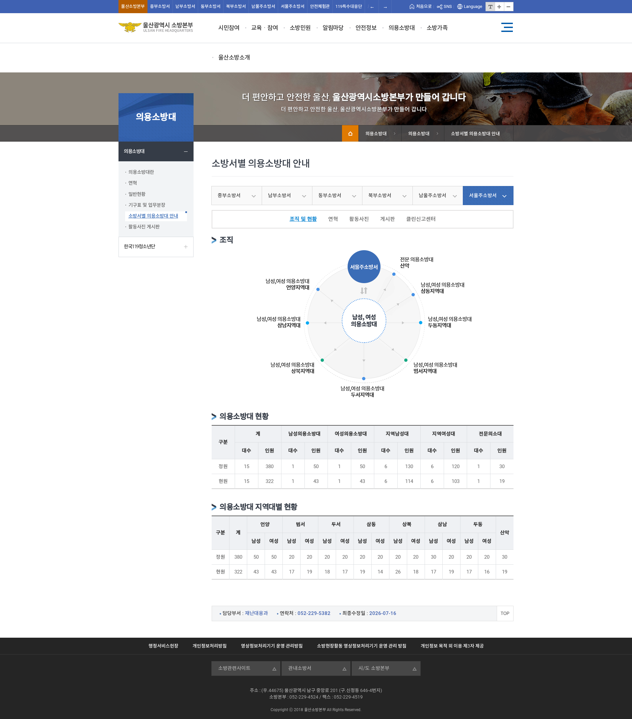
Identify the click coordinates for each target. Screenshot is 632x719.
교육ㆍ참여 (264, 27)
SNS (448, 6)
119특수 (348, 6)
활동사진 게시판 (144, 227)
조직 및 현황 (303, 219)
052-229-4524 (303, 697)
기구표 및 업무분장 (146, 205)
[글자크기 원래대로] (490, 6)
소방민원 (300, 27)
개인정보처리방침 (210, 646)
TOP (505, 613)
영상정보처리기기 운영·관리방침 (272, 646)
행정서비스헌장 (163, 646)
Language (473, 6)
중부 (160, 6)
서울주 (292, 6)
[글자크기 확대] (499, 6)
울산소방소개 (234, 57)
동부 (211, 6)
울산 (133, 6)
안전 (320, 6)
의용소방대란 (141, 172)
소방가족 (437, 27)
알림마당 (333, 27)
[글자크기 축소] (508, 6)
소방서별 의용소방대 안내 (153, 216)
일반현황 (136, 194)
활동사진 (359, 219)
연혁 (132, 183)
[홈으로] (350, 133)
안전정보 (366, 27)
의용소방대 (401, 27)
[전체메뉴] (507, 27)
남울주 (263, 6)
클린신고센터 (421, 219)
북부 (236, 6)
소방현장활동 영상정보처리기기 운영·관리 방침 (362, 646)
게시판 (387, 219)
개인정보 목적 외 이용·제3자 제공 (452, 646)
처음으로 (424, 6)
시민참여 (228, 27)
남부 (185, 6)
